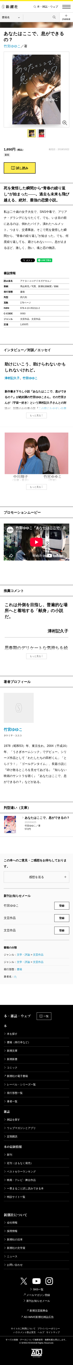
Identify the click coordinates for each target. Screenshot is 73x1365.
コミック (12, 1067)
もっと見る (35, 415)
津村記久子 (12, 378)
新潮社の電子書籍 (17, 1076)
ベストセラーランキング (21, 1171)
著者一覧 (12, 1101)
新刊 (9, 1154)
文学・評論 (23, 954)
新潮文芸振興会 (39, 1310)
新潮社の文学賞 (16, 1247)
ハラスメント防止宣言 (24, 1332)
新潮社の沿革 (15, 1239)
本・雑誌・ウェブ (47, 6)
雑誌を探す (13, 1119)
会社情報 (12, 1222)
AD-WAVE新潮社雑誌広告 (39, 1316)
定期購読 (12, 1136)
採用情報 (12, 1231)
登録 (61, 905)
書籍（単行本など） (19, 1042)
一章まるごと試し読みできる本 (25, 1188)
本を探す (12, 1033)
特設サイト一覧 (16, 1196)
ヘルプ (41, 1332)
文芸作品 (38, 954)
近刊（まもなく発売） (20, 1163)
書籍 (19, 969)
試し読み (22, 168)
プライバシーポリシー (48, 1328)
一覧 (46, 1016)
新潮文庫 (12, 1050)
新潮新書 (12, 1059)
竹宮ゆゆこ (12, 46)
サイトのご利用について (23, 1328)
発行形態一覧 (15, 1092)
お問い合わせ (15, 1264)
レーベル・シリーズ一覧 (21, 1084)
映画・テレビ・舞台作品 (21, 1179)
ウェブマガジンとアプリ (21, 1127)
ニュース (12, 1256)
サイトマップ (53, 1332)
